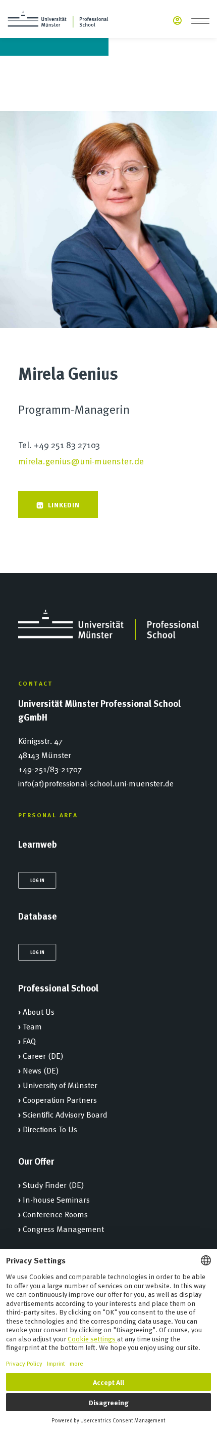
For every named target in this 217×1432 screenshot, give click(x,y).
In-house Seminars (56, 1199)
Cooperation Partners (60, 1099)
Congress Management (63, 1228)
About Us (39, 1011)
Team (32, 1025)
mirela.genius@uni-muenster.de (81, 460)
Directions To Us (50, 1128)
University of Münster (60, 1084)
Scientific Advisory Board (65, 1114)
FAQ (29, 1040)
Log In (37, 880)
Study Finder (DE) (53, 1184)
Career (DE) (43, 1055)
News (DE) (41, 1070)
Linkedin (64, 504)
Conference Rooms (55, 1213)
